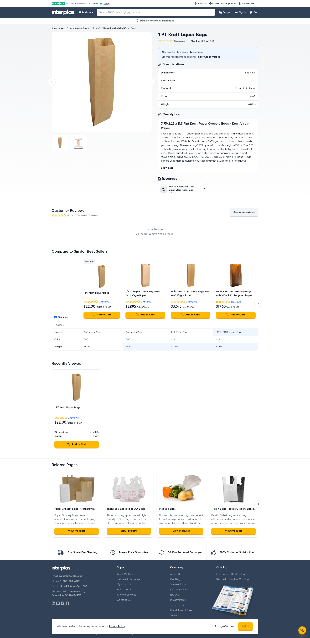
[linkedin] (53, 603)
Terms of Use (177, 605)
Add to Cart (104, 315)
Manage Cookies (224, 626)
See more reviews (243, 212)
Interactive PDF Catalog (230, 574)
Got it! (245, 626)
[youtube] (58, 603)
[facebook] (67, 603)
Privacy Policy (178, 600)
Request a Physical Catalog (232, 579)
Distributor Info (179, 589)
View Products (76, 531)
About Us (175, 574)
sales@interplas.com (71, 576)
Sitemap (175, 615)
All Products (85, 12)
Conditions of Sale (181, 610)
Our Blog (175, 579)
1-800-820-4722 (70, 581)
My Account (124, 584)
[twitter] (62, 603)
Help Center (124, 589)
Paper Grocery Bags (208, 57)
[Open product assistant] (302, 630)
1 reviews (236, 302)
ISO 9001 (175, 595)
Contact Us (123, 600)
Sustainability (178, 584)
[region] (102, 82)
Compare (63, 317)
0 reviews (104, 302)
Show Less (167, 168)
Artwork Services (126, 595)
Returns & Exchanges (129, 579)
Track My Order (126, 574)
